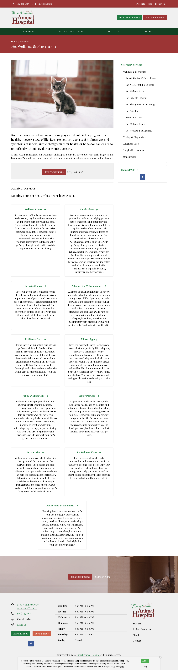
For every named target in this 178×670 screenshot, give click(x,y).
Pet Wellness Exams (135, 91)
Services (29, 31)
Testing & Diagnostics (134, 137)
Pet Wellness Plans (135, 124)
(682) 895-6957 (75, 172)
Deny (145, 666)
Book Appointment (155, 17)
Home (14, 41)
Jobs (150, 4)
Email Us (21, 624)
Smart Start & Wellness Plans (141, 78)
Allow (144, 660)
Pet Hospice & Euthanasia (139, 130)
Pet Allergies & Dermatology (140, 104)
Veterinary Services (131, 64)
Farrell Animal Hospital (88, 654)
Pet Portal (140, 4)
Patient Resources (71, 31)
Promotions (160, 4)
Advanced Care (131, 143)
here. (122, 666)
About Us (113, 31)
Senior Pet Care (134, 117)
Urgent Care (129, 156)
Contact (149, 31)
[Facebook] (142, 177)
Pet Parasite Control (136, 97)
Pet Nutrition (132, 111)
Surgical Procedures (133, 150)
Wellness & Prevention (134, 71)
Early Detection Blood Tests (140, 84)
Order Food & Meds (129, 17)
